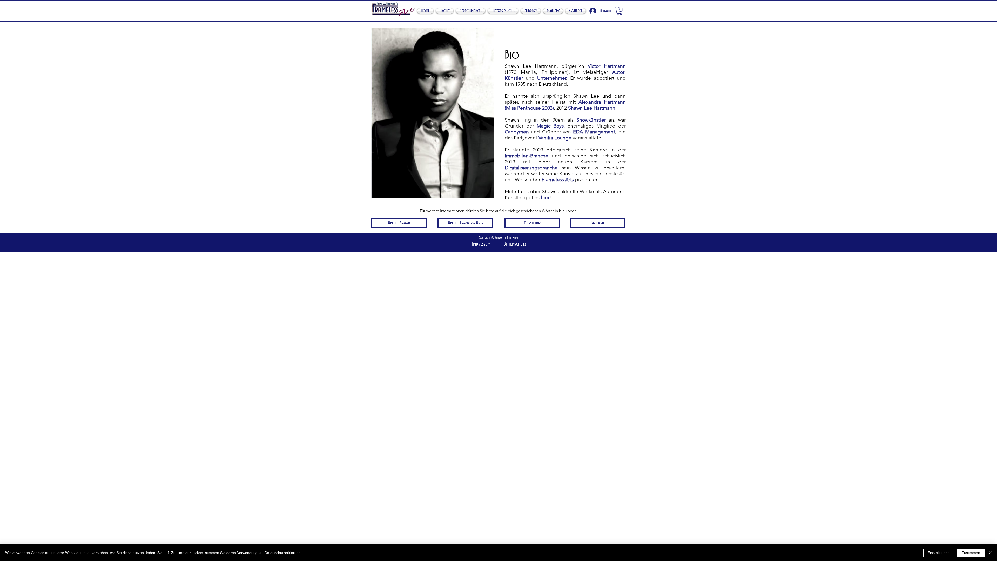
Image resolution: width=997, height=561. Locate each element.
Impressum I (485, 244)
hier (545, 198)
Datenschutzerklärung (283, 552)
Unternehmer (551, 78)
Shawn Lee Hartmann (591, 108)
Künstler (514, 78)
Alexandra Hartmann (602, 102)
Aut (616, 72)
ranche (550, 168)
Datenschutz (513, 244)
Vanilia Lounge (554, 138)
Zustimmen (971, 552)
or (622, 72)
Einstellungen (939, 552)
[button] (619, 11)
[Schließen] (991, 553)
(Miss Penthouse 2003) (529, 108)
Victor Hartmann (607, 66)
